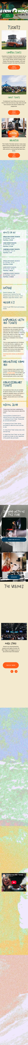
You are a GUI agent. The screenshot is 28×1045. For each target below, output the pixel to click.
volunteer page (11, 372)
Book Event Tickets (13, 112)
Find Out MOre (14, 155)
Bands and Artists (14, 539)
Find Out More (10, 665)
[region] (14, 648)
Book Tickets (7, 15)
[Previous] (12, 671)
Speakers (14, 577)
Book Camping (14, 67)
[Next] (16, 671)
